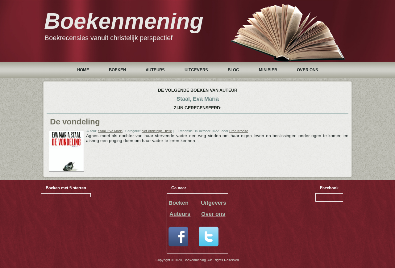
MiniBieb (268, 70)
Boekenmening (123, 21)
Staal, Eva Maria (110, 131)
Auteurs (155, 70)
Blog (233, 70)
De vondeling (75, 121)
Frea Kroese (238, 131)
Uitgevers (196, 70)
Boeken (117, 70)
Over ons (307, 70)
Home (83, 70)
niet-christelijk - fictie (157, 131)
